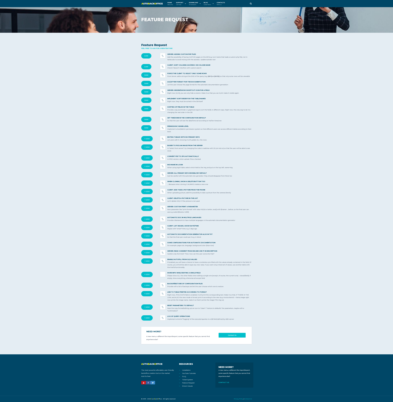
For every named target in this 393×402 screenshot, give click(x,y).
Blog (207, 3)
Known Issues (187, 386)
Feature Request (188, 383)
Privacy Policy (238, 399)
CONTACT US (224, 382)
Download (193, 3)
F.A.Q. (184, 376)
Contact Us (232, 335)
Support (179, 3)
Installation (186, 370)
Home (170, 3)
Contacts (221, 3)
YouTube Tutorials (189, 373)
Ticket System (187, 380)
